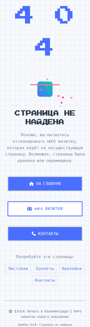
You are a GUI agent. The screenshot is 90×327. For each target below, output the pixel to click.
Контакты (45, 280)
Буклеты (45, 268)
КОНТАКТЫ (48, 233)
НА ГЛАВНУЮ (48, 183)
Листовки (18, 268)
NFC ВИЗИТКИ (48, 208)
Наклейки (72, 268)
